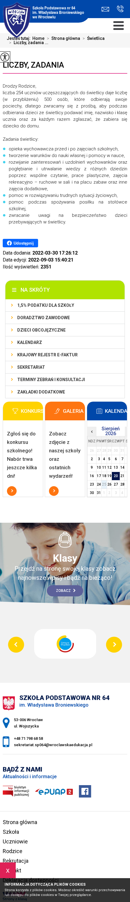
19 (109, 476)
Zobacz (64, 591)
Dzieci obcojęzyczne (41, 330)
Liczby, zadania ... (28, 42)
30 (92, 493)
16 (92, 476)
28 (122, 484)
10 (99, 467)
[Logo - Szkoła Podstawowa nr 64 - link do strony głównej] (45, 12)
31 (99, 493)
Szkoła (11, 832)
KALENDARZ (29, 342)
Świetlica (94, 38)
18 (104, 476)
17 (99, 476)
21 (122, 476)
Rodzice (12, 851)
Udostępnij (24, 243)
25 (104, 484)
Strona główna (20, 822)
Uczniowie (15, 841)
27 (116, 484)
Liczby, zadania (33, 64)
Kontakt (12, 870)
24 (99, 484)
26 (109, 484)
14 (122, 467)
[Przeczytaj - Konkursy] (32, 412)
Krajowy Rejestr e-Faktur (47, 354)
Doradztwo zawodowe (43, 317)
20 (116, 476)
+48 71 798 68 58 (118, 9)
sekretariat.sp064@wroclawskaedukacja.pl (107, 9)
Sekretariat (31, 367)
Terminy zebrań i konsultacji (51, 379)
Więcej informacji (12, 491)
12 (109, 467)
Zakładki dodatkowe (41, 392)
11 (104, 467)
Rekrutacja (15, 861)
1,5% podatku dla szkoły (45, 305)
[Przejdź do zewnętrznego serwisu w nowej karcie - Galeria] (74, 412)
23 (92, 484)
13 (116, 467)
